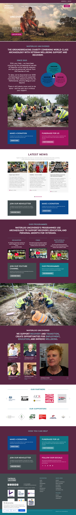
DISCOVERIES (58, 486)
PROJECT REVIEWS (59, 483)
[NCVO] (11, 496)
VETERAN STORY (13, 357)
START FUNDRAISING (48, 142)
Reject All (14, 510)
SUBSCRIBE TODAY (15, 212)
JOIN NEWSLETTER (59, 489)
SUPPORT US (42, 489)
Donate (67, 6)
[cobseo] (31, 496)
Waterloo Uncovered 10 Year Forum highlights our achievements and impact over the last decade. (38, 176)
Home (22, 6)
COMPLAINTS (58, 498)
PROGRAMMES (42, 483)
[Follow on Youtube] (50, 466)
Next (69, 398)
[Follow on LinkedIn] (48, 466)
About (26, 6)
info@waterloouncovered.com (30, 485)
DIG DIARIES (58, 485)
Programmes (33, 6)
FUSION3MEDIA (64, 511)
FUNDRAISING (58, 488)
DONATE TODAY (14, 140)
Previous (6, 398)
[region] (14, 507)
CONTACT (41, 491)
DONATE (57, 480)
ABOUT (41, 481)
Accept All (21, 510)
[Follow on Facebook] (43, 466)
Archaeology (50, 6)
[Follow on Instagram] (52, 466)
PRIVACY (57, 495)
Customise (7, 510)
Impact (39, 6)
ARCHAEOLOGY (42, 488)
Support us (63, 1)
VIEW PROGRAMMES (48, 273)
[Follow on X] (45, 466)
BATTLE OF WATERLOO (60, 481)
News (45, 6)
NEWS (41, 486)
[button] (70, 178)
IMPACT (41, 485)
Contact (69, 1)
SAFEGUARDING (59, 496)
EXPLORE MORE (59, 33)
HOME (41, 480)
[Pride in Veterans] (31, 505)
